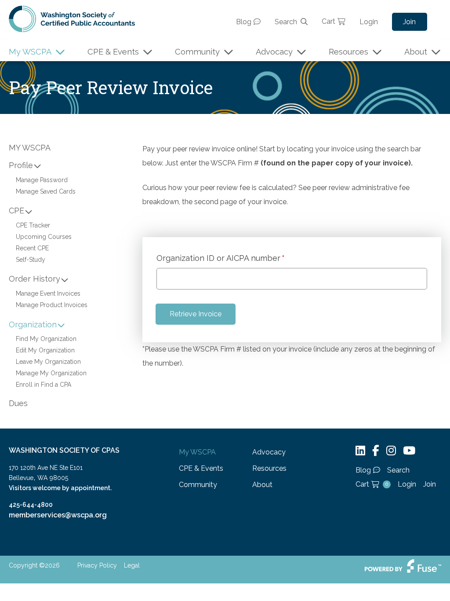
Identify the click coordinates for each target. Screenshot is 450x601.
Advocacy (274, 51)
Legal (132, 565)
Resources (348, 51)
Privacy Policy (97, 565)
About (415, 51)
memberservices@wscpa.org (58, 515)
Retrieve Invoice (195, 314)
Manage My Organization (51, 373)
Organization (33, 324)
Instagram (391, 450)
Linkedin (360, 450)
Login (368, 22)
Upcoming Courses (44, 236)
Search (286, 22)
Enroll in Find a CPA (43, 384)
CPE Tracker (33, 225)
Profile (21, 165)
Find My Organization (46, 338)
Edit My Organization (45, 350)
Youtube (409, 450)
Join (409, 22)
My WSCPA (30, 51)
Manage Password (42, 179)
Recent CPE (32, 248)
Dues (18, 403)
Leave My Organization (48, 361)
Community (197, 51)
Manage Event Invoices (48, 293)
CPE (16, 210)
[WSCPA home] (72, 18)
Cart (328, 21)
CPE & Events (113, 51)
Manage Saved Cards (46, 191)
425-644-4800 (31, 504)
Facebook (375, 450)
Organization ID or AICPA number (218, 258)
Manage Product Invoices (51, 304)
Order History (34, 278)
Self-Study (30, 259)
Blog (243, 22)
